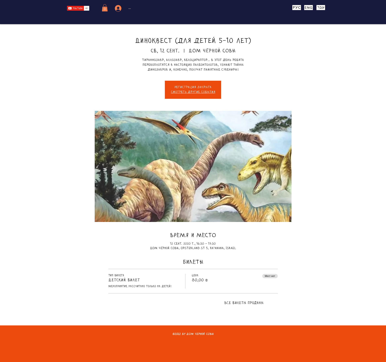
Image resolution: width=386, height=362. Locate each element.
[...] (117, 8)
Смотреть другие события (193, 92)
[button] (105, 7)
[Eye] (297, 7)
